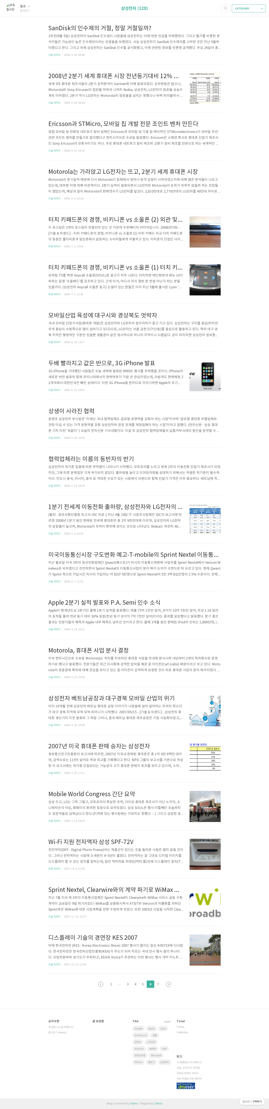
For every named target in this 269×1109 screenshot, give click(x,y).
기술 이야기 (54, 55)
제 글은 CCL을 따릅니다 (60, 1027)
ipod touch (141, 1035)
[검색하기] (226, 8)
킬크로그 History (57, 1032)
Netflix (152, 1048)
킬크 (23, 6)
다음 (168, 984)
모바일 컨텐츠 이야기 (188, 1073)
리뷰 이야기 (54, 246)
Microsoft (156, 1055)
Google (138, 1028)
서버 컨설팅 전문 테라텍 (189, 1079)
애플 (155, 1035)
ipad (163, 1028)
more (167, 1021)
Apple (151, 1028)
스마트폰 (151, 1042)
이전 (100, 984)
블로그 (151, 1062)
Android (139, 1048)
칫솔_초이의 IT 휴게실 (188, 1068)
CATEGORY (242, 8)
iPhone (138, 1062)
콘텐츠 (138, 1042)
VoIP (164, 1048)
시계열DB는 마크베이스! (189, 1062)
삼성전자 (164, 1062)
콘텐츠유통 (140, 1055)
